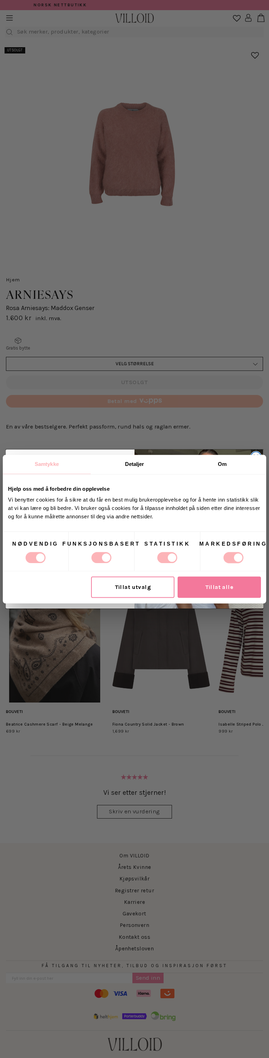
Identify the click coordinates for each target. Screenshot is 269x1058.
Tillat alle (219, 587)
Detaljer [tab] (134, 464)
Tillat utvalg (133, 587)
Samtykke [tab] (47, 464)
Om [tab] (222, 464)
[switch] (101, 557)
